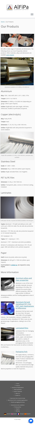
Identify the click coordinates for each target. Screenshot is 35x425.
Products (18, 385)
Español (28, 413)
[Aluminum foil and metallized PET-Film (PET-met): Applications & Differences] (7, 308)
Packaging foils (21, 352)
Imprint (17, 409)
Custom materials (17, 391)
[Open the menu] (32, 14)
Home (2, 22)
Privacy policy (17, 407)
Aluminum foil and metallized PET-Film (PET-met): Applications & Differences (25, 305)
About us (18, 393)
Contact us (17, 395)
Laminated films (22, 328)
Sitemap (18, 411)
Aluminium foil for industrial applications (17, 400)
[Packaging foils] (7, 358)
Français (22, 413)
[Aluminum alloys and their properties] (7, 284)
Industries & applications (18, 387)
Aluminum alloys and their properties (24, 279)
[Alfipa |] (17, 7)
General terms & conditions (17, 405)
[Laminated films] (7, 334)
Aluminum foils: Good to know (17, 398)
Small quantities (18, 389)
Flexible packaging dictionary (18, 402)
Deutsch (8, 413)
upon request (10, 55)
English (15, 413)
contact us (14, 265)
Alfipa (19, 419)
